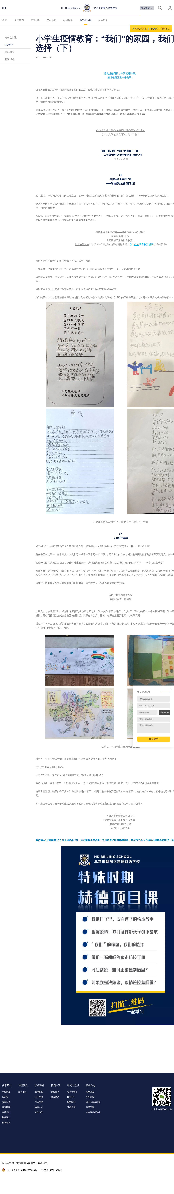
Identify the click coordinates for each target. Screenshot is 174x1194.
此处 (136, 244)
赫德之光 (39, 1107)
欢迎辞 (5, 1097)
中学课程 (39, 1102)
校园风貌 (6, 1107)
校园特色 (55, 1097)
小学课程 (39, 1097)
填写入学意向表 (139, 28)
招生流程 (90, 1097)
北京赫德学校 (82, 244)
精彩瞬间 (9, 52)
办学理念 (6, 1102)
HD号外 (9, 44)
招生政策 (90, 1092)
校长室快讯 (11, 37)
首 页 (4, 20)
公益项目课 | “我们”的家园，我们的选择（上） (120, 130)
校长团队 (22, 1092)
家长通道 (145, 8)
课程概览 (39, 1092)
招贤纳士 (6, 1117)
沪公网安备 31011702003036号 (22, 1170)
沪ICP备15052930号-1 (51, 1170)
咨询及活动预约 (93, 1112)
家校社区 (55, 1092)
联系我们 (6, 1112)
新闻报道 (9, 59)
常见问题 (90, 1107)
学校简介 (6, 1092)
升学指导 (39, 1112)
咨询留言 (165, 28)
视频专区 (6, 1122)
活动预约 (154, 28)
